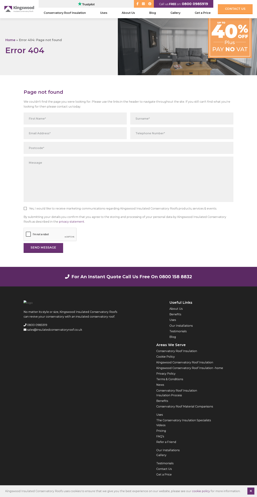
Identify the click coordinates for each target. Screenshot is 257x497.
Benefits (175, 314)
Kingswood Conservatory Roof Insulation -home (189, 368)
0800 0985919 (195, 4)
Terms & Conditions (169, 379)
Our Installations (181, 325)
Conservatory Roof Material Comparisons (184, 406)
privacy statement (71, 221)
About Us (128, 13)
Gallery (175, 13)
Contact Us (235, 8)
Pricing (161, 430)
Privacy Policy (166, 373)
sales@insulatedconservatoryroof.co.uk (54, 329)
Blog (152, 13)
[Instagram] (143, 4)
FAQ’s (160, 436)
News (160, 384)
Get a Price (203, 13)
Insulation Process (169, 395)
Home (10, 40)
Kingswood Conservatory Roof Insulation (184, 362)
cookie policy (201, 491)
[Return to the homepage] (19, 9)
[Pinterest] (150, 4)
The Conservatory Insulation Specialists (183, 420)
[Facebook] (137, 4)
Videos (160, 425)
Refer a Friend (166, 442)
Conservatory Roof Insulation (65, 13)
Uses (103, 13)
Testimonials (178, 331)
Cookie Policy (165, 356)
